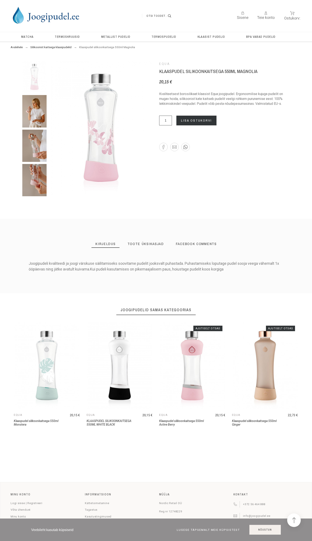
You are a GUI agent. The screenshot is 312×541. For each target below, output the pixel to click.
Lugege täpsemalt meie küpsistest (208, 529)
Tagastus (91, 509)
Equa (164, 63)
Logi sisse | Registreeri (26, 503)
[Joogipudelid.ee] (46, 16)
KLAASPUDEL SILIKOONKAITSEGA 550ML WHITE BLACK (109, 422)
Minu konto (18, 516)
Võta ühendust (21, 509)
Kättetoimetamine (97, 503)
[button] (163, 147)
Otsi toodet (172, 16)
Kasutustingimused (98, 516)
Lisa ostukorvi (196, 120)
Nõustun (265, 529)
